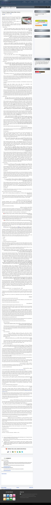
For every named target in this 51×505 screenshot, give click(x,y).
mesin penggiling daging (6, 467)
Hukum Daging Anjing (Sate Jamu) (11, 12)
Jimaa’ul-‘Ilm (22, 369)
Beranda (18, 487)
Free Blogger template (35, 503)
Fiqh (4, 14)
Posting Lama (31, 487)
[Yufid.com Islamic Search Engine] (41, 25)
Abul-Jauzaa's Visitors (38, 73)
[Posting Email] (3, 445)
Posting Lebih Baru (3, 487)
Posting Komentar (4, 473)
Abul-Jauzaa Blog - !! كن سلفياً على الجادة (10, 503)
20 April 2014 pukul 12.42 (7, 466)
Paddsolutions (48, 503)
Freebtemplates (40, 503)
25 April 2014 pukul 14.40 (7, 470)
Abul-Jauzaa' (7, 2)
